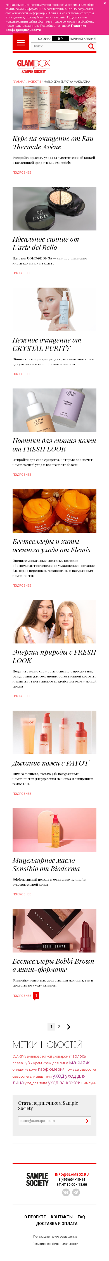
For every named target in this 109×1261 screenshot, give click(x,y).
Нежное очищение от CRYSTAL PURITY (47, 344)
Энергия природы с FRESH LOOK (54, 656)
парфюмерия (51, 1069)
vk (66, 1192)
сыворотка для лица (28, 1076)
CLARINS (19, 1056)
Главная (19, 81)
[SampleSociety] (33, 66)
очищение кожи (25, 1069)
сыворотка (88, 1070)
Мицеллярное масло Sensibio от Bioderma (46, 864)
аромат (66, 1056)
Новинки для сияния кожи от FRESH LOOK (54, 444)
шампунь (88, 1083)
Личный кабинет (83, 38)
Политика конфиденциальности (55, 1244)
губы (28, 1063)
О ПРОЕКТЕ (35, 1217)
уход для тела (36, 1083)
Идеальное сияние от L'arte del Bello (46, 243)
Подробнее (22, 172)
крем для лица (55, 1063)
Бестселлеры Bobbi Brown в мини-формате (53, 965)
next (66, 1027)
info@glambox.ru (72, 1175)
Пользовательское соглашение (55, 1236)
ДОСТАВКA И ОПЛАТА (56, 1223)
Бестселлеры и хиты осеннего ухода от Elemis (52, 545)
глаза (18, 1063)
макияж (79, 1062)
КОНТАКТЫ (62, 1217)
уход (58, 1075)
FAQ (81, 1217)
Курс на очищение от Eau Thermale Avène (53, 142)
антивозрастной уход (43, 1056)
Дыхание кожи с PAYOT (50, 762)
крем (37, 1063)
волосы (79, 1056)
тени (48, 1076)
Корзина (44, 38)
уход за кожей (64, 1082)
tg (76, 1192)
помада (72, 1069)
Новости (34, 81)
